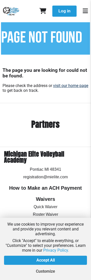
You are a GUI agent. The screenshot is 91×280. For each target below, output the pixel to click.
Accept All (45, 260)
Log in (64, 11)
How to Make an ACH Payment (45, 187)
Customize (45, 271)
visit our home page (70, 85)
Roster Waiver (45, 214)
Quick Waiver (45, 207)
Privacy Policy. (56, 250)
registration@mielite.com (45, 177)
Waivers (45, 199)
